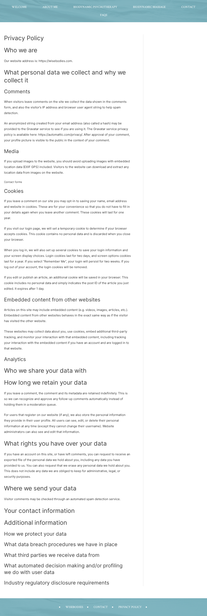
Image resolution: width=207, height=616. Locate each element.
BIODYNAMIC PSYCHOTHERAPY (95, 7)
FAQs (103, 15)
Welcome (19, 7)
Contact (188, 7)
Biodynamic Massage (149, 7)
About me (50, 7)
